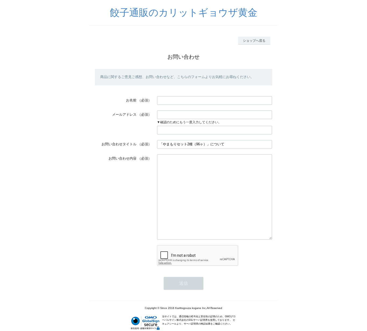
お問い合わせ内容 (122, 158)
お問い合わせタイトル (119, 144)
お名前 (131, 100)
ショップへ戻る (254, 41)
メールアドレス (124, 114)
